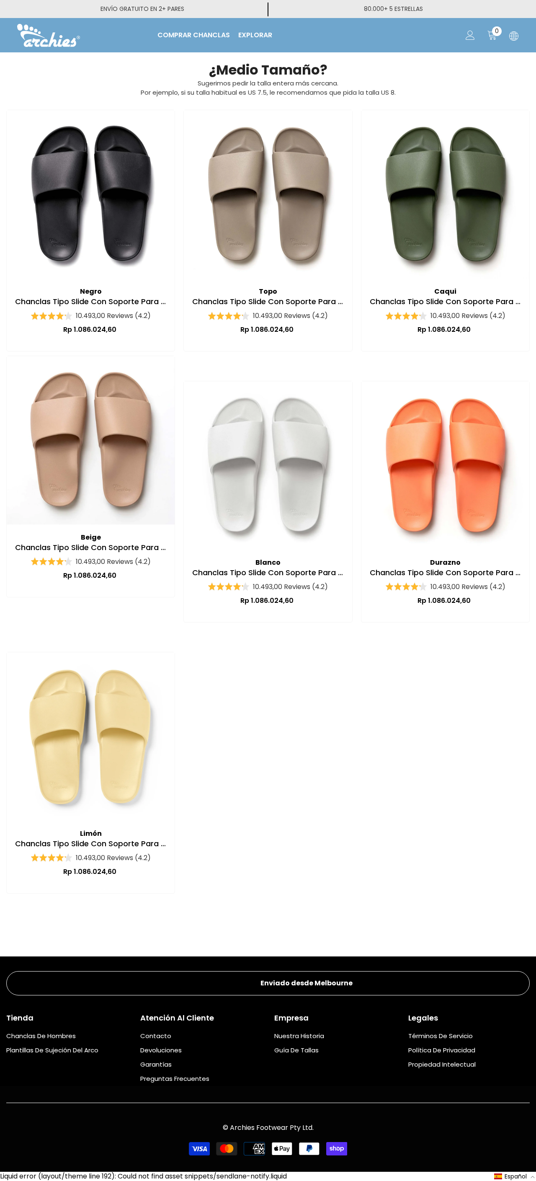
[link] (268, 983)
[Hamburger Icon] (514, 36)
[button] (514, 1176)
